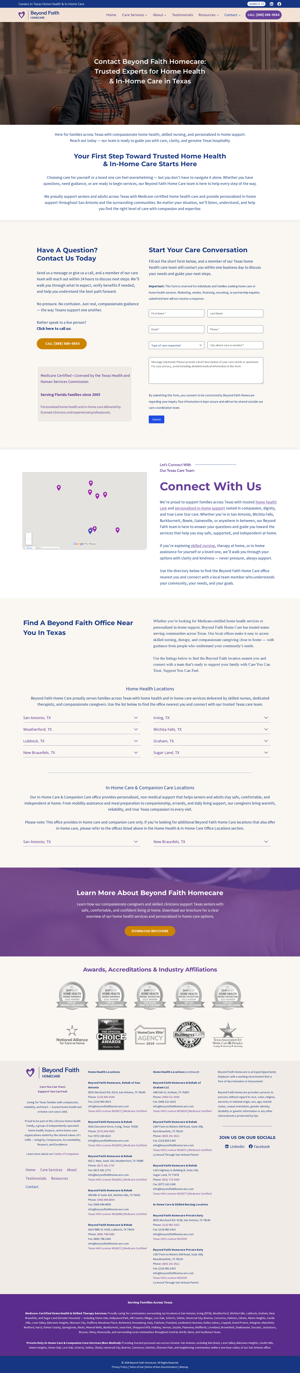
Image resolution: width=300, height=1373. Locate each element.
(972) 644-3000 (105, 1131)
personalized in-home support (200, 508)
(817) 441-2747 (105, 1165)
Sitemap (183, 1367)
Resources (59, 1178)
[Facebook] (279, 4)
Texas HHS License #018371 (105, 1111)
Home (111, 14)
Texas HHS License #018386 (105, 1214)
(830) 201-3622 (170, 1136)
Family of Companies (66, 1154)
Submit (156, 419)
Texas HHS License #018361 (105, 1179)
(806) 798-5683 (105, 1234)
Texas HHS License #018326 (170, 1111)
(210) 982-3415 (170, 1225)
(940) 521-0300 (170, 1097)
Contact (32, 1186)
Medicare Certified (135, 1111)
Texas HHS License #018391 (105, 1145)
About (72, 1169)
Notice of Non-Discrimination (161, 1367)
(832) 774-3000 (170, 1179)
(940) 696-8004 (105, 1200)
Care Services (51, 1169)
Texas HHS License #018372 (105, 1248)
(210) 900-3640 (105, 1097)
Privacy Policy (120, 1367)
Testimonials (182, 14)
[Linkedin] (271, 4)
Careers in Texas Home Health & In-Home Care (51, 4)
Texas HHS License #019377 (170, 1194)
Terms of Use (136, 1367)
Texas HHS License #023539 (170, 1239)
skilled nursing (203, 545)
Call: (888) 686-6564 (264, 15)
